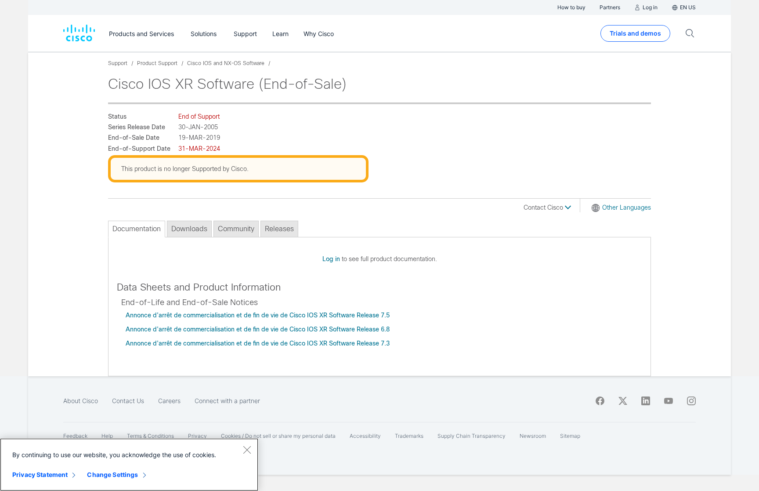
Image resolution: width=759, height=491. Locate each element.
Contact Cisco (544, 207)
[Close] (246, 449)
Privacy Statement (40, 474)
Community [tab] (236, 229)
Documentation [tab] (136, 229)
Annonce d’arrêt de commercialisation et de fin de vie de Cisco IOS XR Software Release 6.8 (258, 329)
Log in (331, 258)
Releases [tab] (279, 229)
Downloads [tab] (189, 229)
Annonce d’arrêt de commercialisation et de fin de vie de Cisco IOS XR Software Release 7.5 (258, 315)
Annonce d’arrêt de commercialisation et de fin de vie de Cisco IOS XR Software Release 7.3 (258, 343)
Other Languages (626, 207)
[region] (129, 464)
